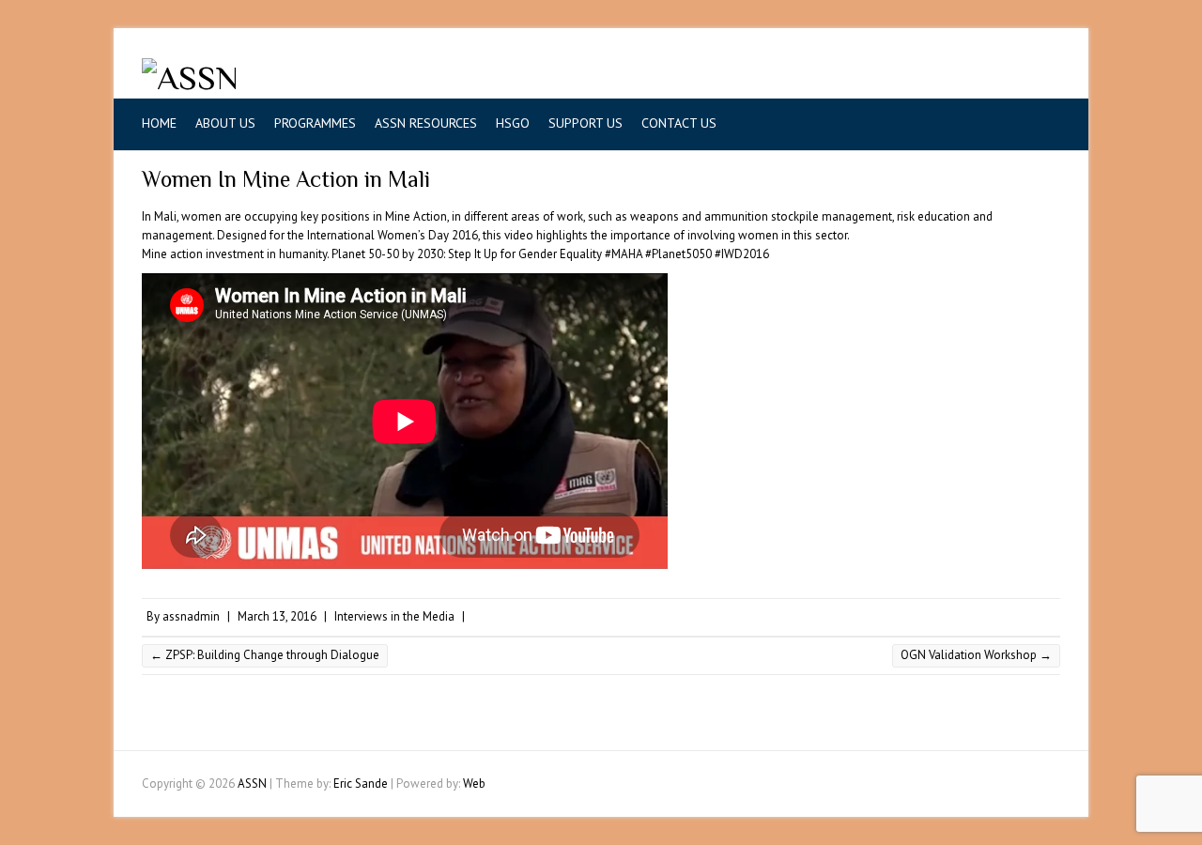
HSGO (513, 123)
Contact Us (679, 123)
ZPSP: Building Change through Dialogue (264, 655)
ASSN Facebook (957, 78)
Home (159, 123)
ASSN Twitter (985, 78)
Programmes (315, 123)
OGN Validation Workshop (976, 655)
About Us (225, 123)
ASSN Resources (426, 123)
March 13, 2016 (277, 616)
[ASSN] (190, 78)
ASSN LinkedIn (1013, 78)
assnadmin (191, 616)
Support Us (585, 123)
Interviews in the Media (394, 616)
